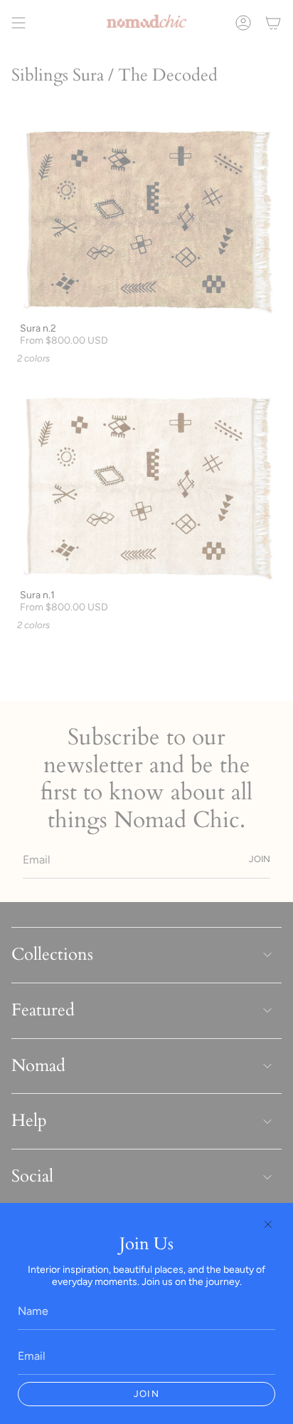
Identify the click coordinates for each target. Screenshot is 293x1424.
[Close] (268, 1224)
